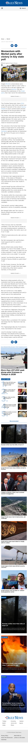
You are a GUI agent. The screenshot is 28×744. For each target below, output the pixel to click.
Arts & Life (14, 723)
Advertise (3, 739)
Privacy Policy (4, 735)
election (14, 89)
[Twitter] (16, 45)
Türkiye (4, 721)
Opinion (21, 721)
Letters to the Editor (19, 737)
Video (4, 725)
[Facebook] (12, 45)
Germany (4, 131)
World (8, 39)
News (2, 39)
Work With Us (17, 735)
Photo (12, 725)
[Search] (20, 8)
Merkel (8, 84)
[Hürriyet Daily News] (14, 3)
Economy (13, 721)
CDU (22, 103)
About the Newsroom (7, 737)
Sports (21, 723)
